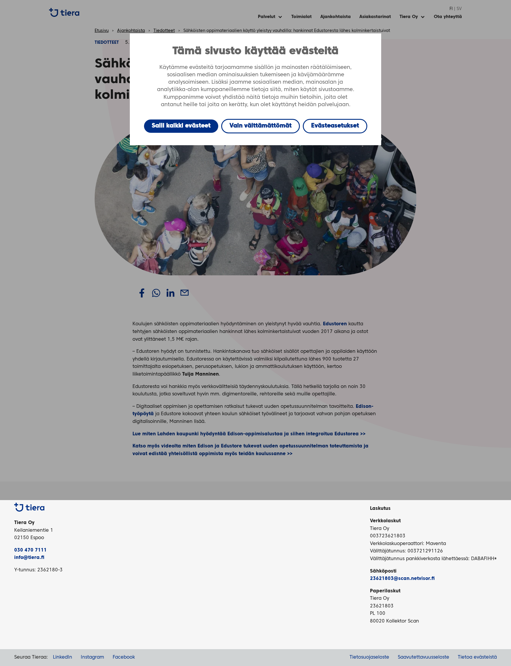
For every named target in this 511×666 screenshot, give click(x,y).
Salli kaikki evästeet (181, 126)
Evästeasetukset (335, 126)
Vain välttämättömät (260, 126)
